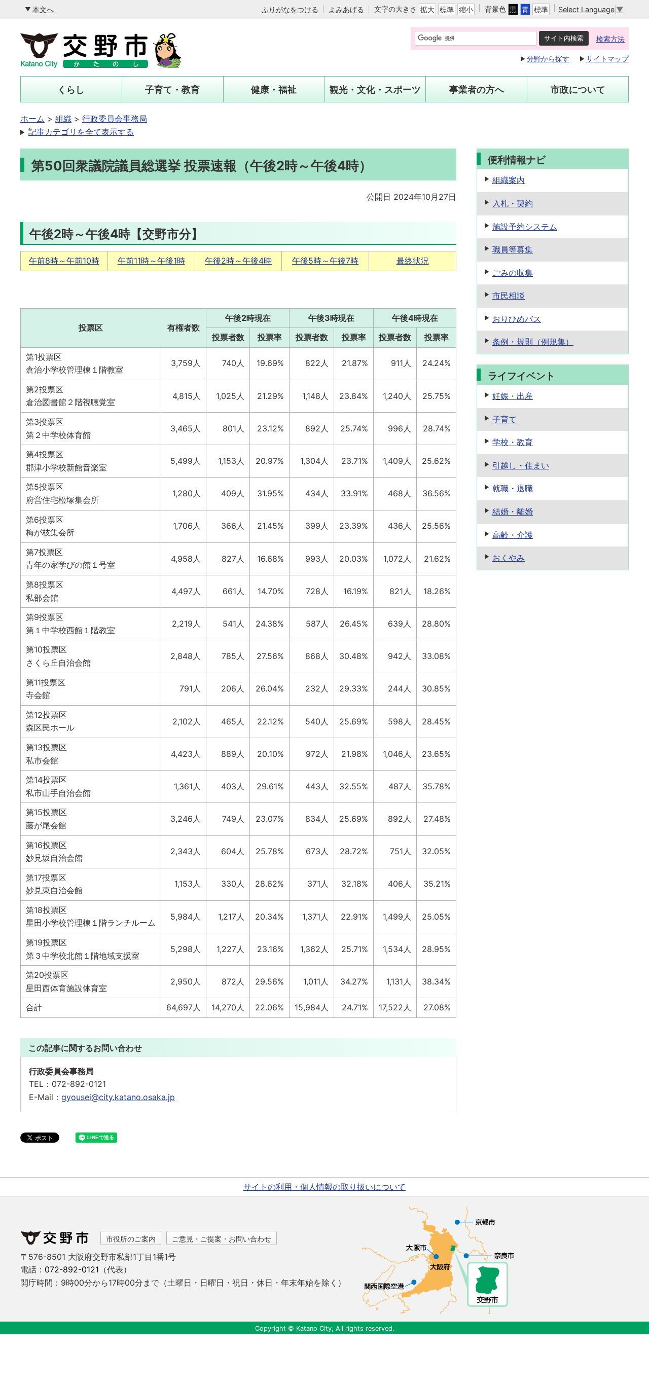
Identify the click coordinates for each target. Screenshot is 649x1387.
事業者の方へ (476, 89)
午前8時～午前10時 (64, 261)
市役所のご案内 (131, 1238)
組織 (63, 119)
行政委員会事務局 (114, 119)
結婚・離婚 (512, 511)
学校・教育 (512, 442)
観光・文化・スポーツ (375, 89)
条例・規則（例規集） (532, 342)
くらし (71, 89)
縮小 (466, 9)
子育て (504, 419)
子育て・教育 (172, 89)
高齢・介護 (512, 535)
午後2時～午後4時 (238, 261)
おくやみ (508, 558)
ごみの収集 (512, 273)
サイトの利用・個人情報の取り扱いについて (324, 1187)
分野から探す (548, 58)
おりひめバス (516, 319)
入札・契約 (512, 203)
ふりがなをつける (290, 9)
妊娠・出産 (512, 396)
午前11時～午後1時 (151, 261)
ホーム (32, 119)
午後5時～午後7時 (325, 261)
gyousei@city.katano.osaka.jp (118, 1097)
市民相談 (508, 295)
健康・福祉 (274, 89)
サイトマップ (607, 58)
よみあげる (346, 9)
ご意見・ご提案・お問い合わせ (221, 1238)
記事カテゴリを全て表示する (81, 132)
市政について (578, 89)
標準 (447, 9)
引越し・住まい (520, 465)
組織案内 (508, 180)
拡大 (427, 9)
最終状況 (412, 261)
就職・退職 (512, 488)
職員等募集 (512, 249)
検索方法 (610, 38)
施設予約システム (524, 227)
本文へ (43, 9)
